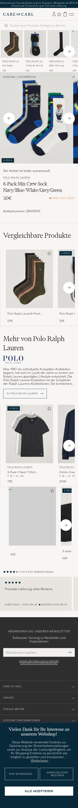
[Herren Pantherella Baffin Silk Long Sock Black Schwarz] (58, 44)
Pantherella (56, 61)
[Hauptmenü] (71, 14)
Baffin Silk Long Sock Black (56, 65)
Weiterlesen (39, 760)
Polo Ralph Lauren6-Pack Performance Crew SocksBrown (10, 65)
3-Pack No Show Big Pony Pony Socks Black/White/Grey (35, 65)
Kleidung (9, 77)
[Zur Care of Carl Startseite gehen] (18, 14)
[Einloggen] (54, 14)
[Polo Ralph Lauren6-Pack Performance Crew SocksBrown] (29, 310)
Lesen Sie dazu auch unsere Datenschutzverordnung (39, 662)
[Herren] (32, 516)
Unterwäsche (27, 77)
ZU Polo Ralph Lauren (22, 393)
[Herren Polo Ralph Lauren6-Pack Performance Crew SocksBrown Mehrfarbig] (29, 279)
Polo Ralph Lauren (11, 61)
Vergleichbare (37, 235)
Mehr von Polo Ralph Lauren (34, 343)
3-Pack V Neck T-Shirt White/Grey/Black (21, 472)
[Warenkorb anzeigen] (65, 14)
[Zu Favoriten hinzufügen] (48, 254)
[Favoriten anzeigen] (59, 14)
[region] (39, 594)
